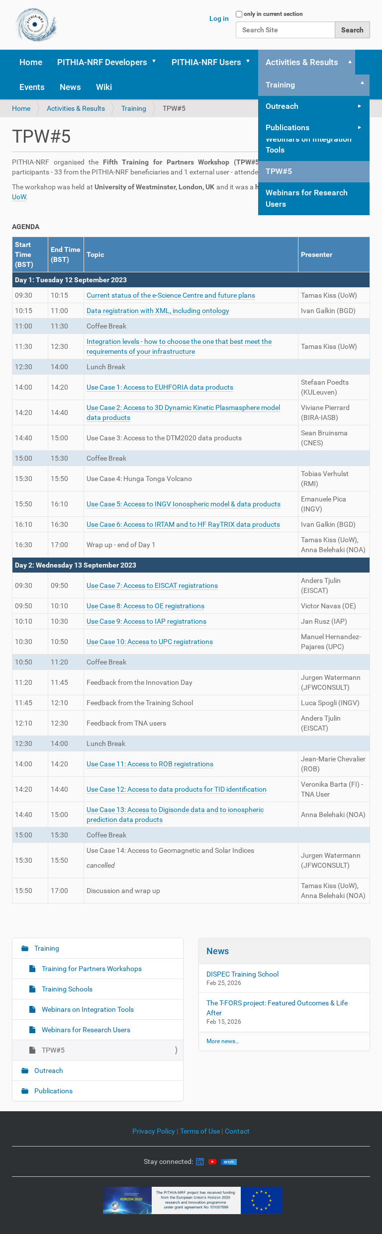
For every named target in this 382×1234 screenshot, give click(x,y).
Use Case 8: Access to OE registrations (145, 606)
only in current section (273, 13)
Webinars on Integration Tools (309, 144)
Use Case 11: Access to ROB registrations (150, 764)
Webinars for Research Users (307, 198)
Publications (287, 127)
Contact (237, 1131)
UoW (19, 197)
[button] (157, 62)
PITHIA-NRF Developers (102, 62)
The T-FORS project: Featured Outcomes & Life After (277, 1008)
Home (30, 62)
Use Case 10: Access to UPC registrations (150, 642)
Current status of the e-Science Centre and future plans (171, 295)
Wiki (104, 87)
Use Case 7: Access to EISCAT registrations (152, 585)
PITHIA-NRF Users (206, 62)
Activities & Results (302, 62)
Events (32, 87)
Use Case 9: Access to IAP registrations (146, 621)
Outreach (282, 106)
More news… (222, 1041)
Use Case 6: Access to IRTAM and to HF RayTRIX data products (183, 524)
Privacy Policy (153, 1131)
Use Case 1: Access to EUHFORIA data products (160, 387)
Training (280, 84)
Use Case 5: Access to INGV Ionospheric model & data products (184, 504)
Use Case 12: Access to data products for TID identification (177, 789)
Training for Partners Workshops (91, 969)
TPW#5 (279, 171)
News (70, 87)
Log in (219, 18)
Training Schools (66, 989)
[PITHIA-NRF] (36, 24)
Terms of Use (200, 1131)
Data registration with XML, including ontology (158, 311)
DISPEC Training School (242, 974)
